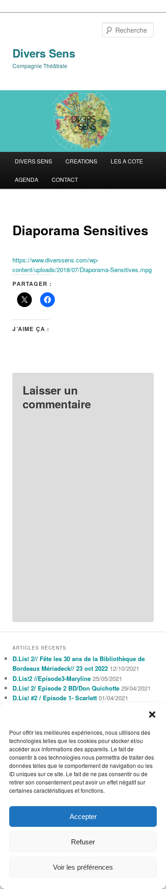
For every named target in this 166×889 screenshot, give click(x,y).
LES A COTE (127, 161)
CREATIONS (81, 161)
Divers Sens (43, 53)
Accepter (83, 816)
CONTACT (65, 179)
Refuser (83, 842)
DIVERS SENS (33, 161)
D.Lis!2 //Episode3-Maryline (51, 678)
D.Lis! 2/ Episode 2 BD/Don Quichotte (65, 688)
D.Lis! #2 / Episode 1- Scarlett (54, 697)
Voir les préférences (83, 867)
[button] (152, 714)
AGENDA (26, 179)
